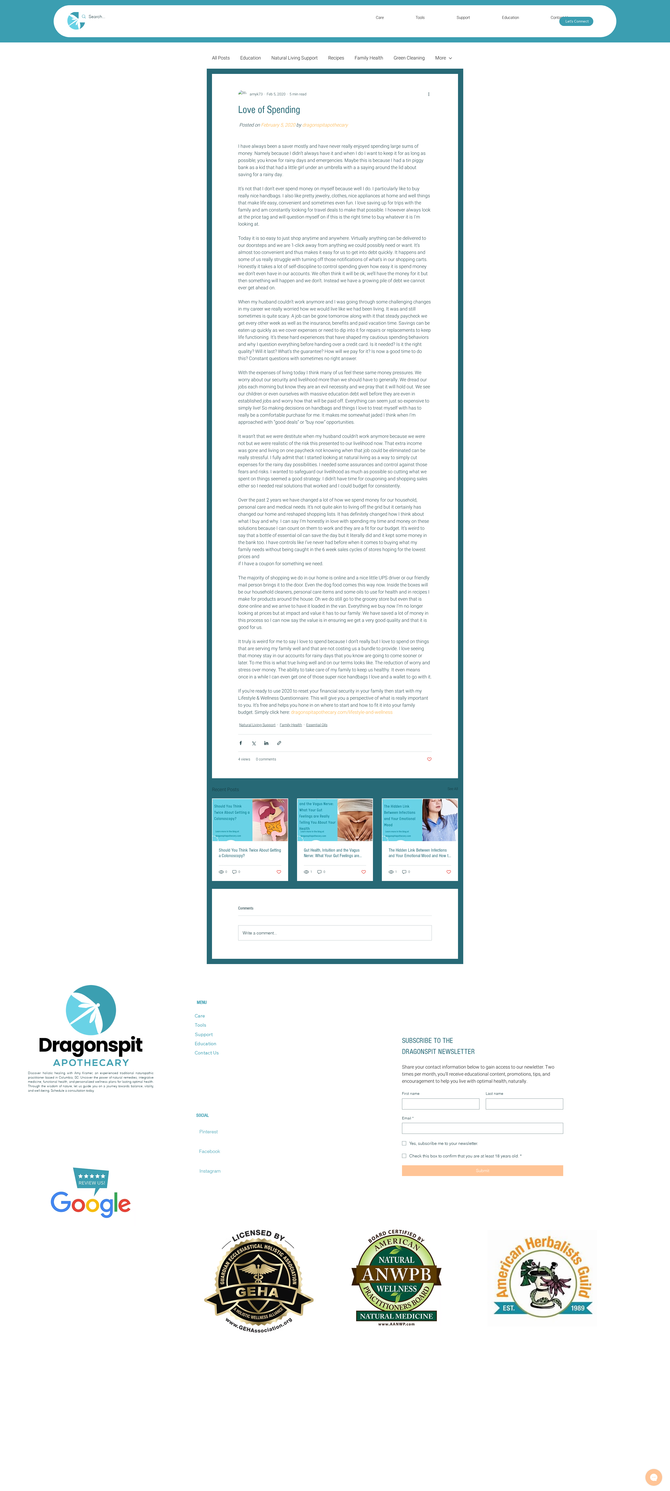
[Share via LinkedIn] (266, 743)
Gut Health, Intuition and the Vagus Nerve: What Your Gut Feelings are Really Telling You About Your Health (333, 852)
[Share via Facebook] (240, 743)
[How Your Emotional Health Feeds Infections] (419, 820)
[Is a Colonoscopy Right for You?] (250, 820)
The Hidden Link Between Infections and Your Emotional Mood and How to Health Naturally (419, 852)
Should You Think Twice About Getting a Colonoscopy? (250, 852)
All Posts (221, 58)
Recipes (336, 58)
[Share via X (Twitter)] (253, 743)
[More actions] (429, 94)
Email (408, 1118)
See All (453, 789)
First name (411, 1093)
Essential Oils (316, 725)
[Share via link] (279, 743)
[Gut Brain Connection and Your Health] (335, 820)
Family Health (369, 58)
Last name (494, 1093)
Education (250, 58)
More (440, 58)
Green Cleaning (409, 58)
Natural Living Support (294, 58)
